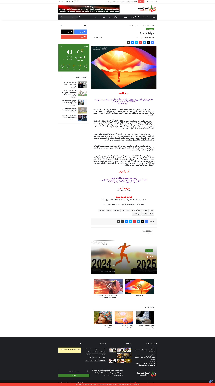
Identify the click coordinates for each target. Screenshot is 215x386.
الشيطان (88, 354)
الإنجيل (89, 351)
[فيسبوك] (152, 42)
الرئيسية (153, 17)
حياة (151, 214)
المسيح (101, 210)
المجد (108, 210)
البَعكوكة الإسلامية (113, 17)
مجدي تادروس (102, 360)
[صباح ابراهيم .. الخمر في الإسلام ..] (127, 355)
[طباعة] (118, 221)
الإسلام (94, 351)
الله (99, 357)
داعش (90, 357)
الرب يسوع (125, 210)
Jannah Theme (79, 384)
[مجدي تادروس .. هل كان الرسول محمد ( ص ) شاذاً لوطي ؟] (82, 84)
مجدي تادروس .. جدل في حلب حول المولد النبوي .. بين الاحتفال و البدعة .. (120, 1)
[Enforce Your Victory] (124, 317)
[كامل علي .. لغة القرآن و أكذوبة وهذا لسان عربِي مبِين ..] (112, 355)
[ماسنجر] (132, 42)
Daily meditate (98, 349)
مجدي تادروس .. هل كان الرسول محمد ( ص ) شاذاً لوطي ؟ (70, 84)
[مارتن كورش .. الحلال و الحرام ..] (120, 355)
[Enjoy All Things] (103, 317)
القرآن (104, 357)
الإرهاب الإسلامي (101, 351)
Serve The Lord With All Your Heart (137, 258)
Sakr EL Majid (149, 37)
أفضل (144, 210)
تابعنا (80, 343)
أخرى (96, 17)
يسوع (87, 360)
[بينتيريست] (140, 42)
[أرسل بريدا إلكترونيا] (145, 37)
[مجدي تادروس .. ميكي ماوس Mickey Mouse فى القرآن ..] (82, 118)
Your (87, 349)
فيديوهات (103, 17)
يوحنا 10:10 (136, 214)
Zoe (151, 210)
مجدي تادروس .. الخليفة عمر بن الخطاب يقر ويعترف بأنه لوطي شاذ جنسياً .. (69, 102)
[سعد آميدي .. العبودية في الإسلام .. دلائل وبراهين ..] (127, 350)
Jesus (91, 349)
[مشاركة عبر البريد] (128, 42)
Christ (104, 349)
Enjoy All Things (107, 325)
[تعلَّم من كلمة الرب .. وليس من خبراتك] (145, 317)
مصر (91, 360)
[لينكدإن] (144, 42)
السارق (116, 210)
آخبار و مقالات (145, 17)
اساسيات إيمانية (135, 17)
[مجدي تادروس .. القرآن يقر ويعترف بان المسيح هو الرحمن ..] (127, 361)
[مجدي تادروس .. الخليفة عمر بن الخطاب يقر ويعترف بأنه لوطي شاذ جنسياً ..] (82, 102)
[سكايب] (136, 42)
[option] (124, 257)
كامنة (144, 214)
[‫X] (148, 42)
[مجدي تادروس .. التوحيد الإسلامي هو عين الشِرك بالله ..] (82, 110)
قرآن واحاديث (124, 17)
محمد (96, 360)
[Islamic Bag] (147, 8)
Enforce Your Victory (127, 325)
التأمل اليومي (137, 25)
